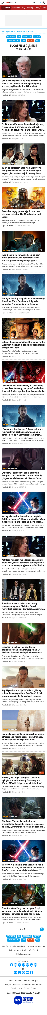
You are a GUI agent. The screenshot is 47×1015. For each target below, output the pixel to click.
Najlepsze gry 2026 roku (36, 946)
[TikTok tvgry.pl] (19, 972)
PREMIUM (6, 8)
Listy (38, 8)
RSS (37, 41)
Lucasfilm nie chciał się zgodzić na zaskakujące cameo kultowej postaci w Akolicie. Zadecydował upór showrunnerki (23, 642)
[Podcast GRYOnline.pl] (27, 965)
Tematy (30, 31)
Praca (20, 988)
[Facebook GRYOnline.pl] (11, 965)
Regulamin (18, 981)
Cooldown (27, 37)
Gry (23, 8)
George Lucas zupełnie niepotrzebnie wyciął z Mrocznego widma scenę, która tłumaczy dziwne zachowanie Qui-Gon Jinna (23, 729)
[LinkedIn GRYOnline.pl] (31, 965)
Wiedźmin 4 (33, 950)
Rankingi (30, 8)
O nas (11, 981)
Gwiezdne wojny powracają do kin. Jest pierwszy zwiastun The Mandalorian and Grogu (23, 207)
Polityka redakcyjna (31, 981)
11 (30, 929)
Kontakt (26, 988)
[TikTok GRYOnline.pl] (23, 965)
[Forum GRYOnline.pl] (35, 965)
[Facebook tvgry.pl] (31, 972)
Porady (37, 37)
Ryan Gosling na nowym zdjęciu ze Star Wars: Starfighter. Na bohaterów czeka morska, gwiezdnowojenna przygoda (23, 250)
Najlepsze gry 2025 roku (18, 950)
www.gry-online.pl (8, 31)
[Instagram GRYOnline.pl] (15, 965)
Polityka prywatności (12, 984)
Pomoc (33, 988)
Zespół (13, 988)
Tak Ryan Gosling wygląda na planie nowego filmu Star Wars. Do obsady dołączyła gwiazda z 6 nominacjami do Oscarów (23, 294)
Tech (23, 41)
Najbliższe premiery (23, 954)
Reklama (39, 984)
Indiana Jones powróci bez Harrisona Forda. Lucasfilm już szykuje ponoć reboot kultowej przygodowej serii (23, 337)
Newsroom (16, 8)
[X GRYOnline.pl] (19, 965)
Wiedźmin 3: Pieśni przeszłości (13, 946)
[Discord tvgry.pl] (27, 972)
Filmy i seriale (13, 41)
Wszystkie (11, 37)
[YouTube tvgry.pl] (15, 972)
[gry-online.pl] (11, 3)
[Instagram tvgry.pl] (23, 972)
